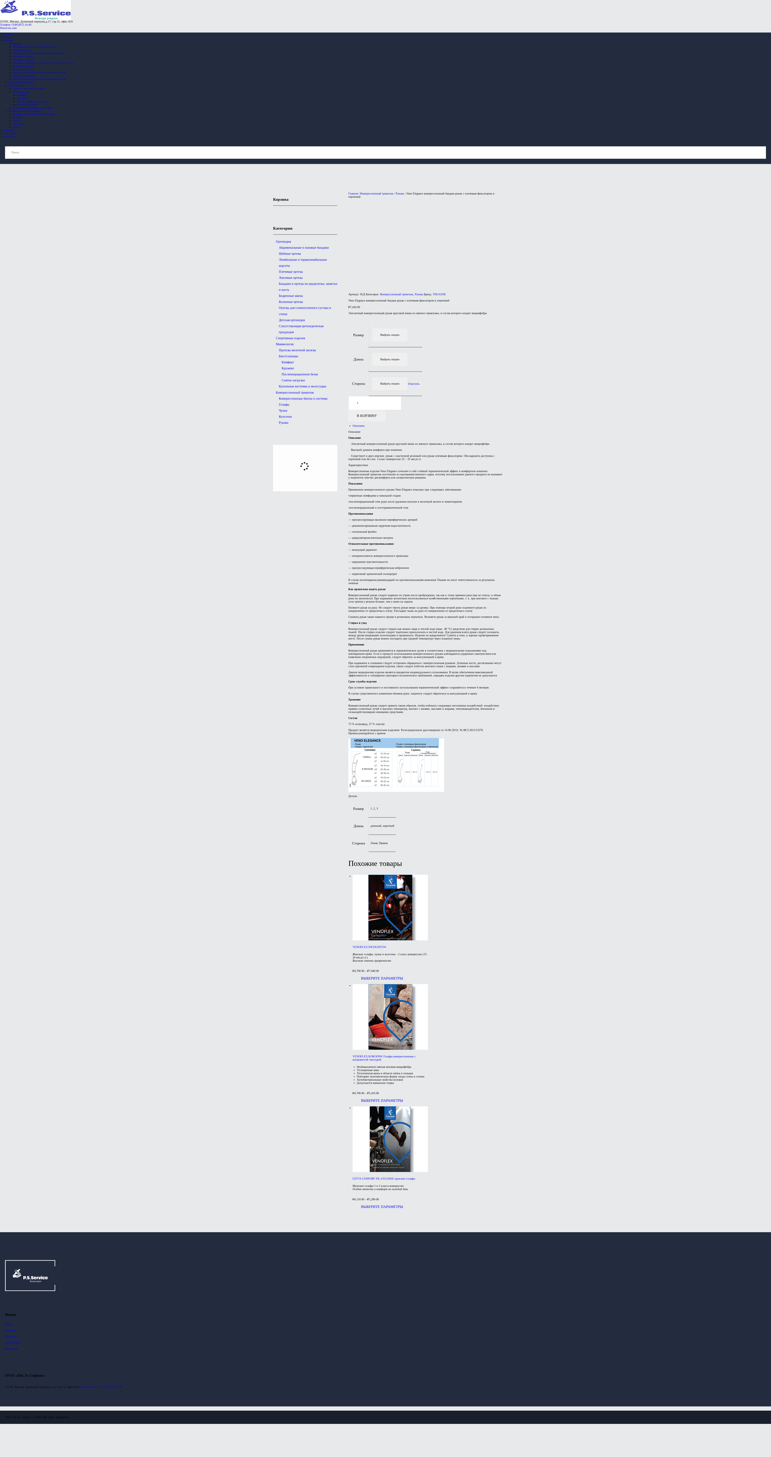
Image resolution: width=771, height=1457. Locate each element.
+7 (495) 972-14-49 (110, 1387)
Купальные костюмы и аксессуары (302, 386)
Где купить (12, 1342)
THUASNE (439, 294)
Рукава (400, 193)
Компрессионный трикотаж (376, 193)
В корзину (367, 416)
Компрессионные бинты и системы (303, 398)
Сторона (358, 384)
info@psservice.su (89, 1387)
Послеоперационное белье (300, 374)
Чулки (283, 410)
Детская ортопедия (292, 320)
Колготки (285, 416)
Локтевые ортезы (291, 277)
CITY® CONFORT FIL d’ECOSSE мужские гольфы (384, 1178)
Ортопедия (283, 241)
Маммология (285, 344)
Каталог (10, 1330)
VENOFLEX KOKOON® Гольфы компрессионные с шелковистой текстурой (384, 1058)
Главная (353, 193)
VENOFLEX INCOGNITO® (369, 947)
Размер (358, 335)
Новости (11, 1336)
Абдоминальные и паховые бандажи (304, 247)
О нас (9, 1324)
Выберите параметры (382, 978)
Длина (358, 359)
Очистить (413, 383)
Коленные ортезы (291, 301)
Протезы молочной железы (297, 350)
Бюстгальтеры (288, 356)
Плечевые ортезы (291, 271)
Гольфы (284, 404)
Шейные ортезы (290, 253)
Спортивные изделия (290, 338)
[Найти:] (385, 152)
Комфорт (288, 362)
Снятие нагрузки (293, 380)
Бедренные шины (291, 295)
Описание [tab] (359, 425)
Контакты (11, 1348)
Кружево (288, 368)
